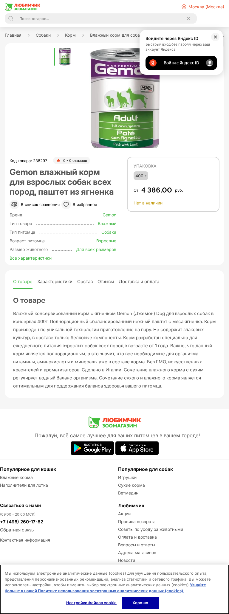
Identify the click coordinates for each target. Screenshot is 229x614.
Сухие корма (131, 485)
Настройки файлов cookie (91, 602)
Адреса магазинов (137, 552)
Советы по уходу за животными (150, 529)
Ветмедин (128, 492)
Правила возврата (137, 521)
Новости (126, 560)
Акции (124, 513)
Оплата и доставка (137, 536)
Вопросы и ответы (136, 544)
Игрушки (127, 477)
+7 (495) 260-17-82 (21, 522)
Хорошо (140, 602)
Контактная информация (25, 539)
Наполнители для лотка (24, 485)
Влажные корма (16, 477)
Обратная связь (17, 530)
